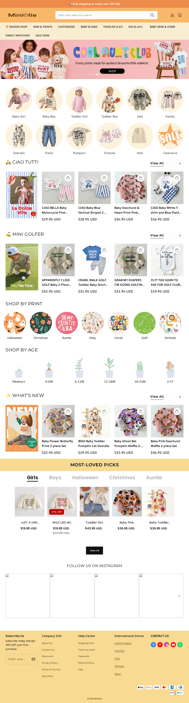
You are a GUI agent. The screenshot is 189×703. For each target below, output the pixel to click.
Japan (118, 673)
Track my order (86, 649)
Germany (119, 666)
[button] (179, 596)
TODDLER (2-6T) (113, 26)
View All (157, 163)
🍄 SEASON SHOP (17, 26)
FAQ (80, 669)
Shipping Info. (86, 643)
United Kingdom (123, 643)
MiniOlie (98, 698)
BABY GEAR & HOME (162, 26)
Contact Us (48, 649)
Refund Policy (86, 662)
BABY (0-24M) (89, 26)
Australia (119, 650)
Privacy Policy (50, 662)
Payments (83, 656)
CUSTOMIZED (66, 26)
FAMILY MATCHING (18, 35)
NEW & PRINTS (42, 26)
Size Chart (47, 676)
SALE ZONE (42, 35)
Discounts (47, 656)
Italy (117, 658)
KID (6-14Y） (136, 26)
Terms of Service (51, 669)
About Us (47, 643)
